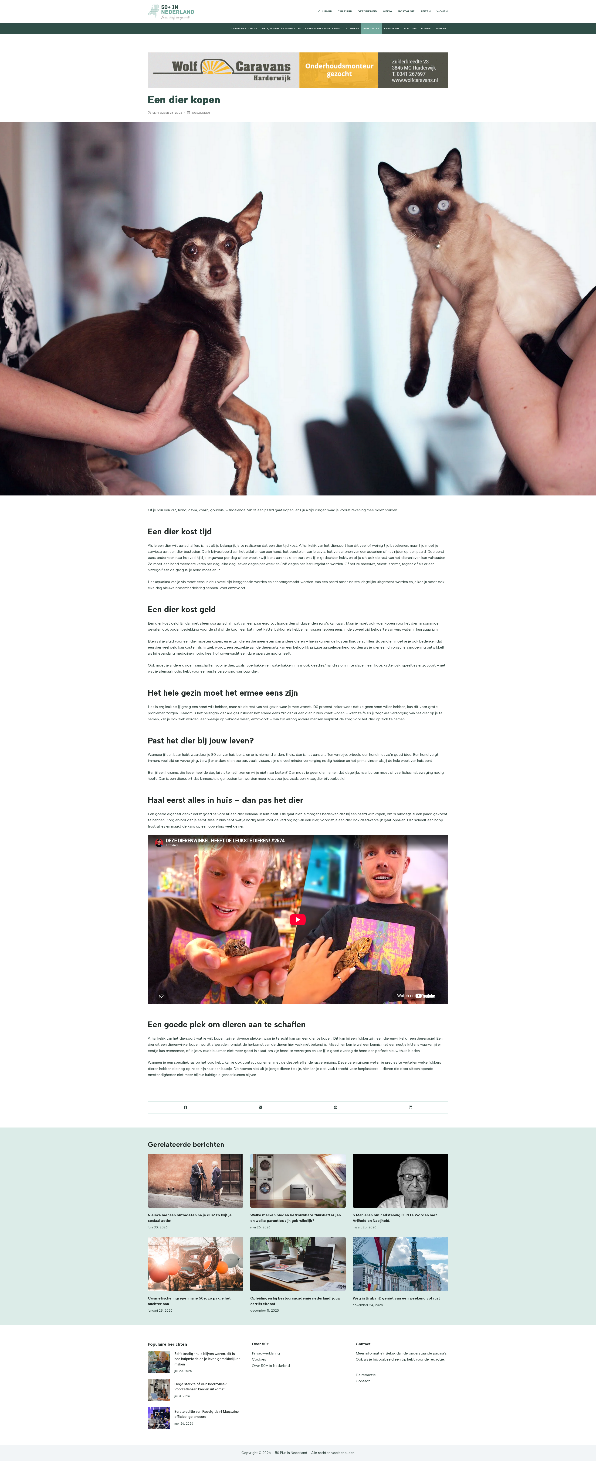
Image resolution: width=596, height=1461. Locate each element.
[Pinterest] (335, 1108)
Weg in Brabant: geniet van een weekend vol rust (396, 1298)
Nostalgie (406, 11)
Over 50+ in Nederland (271, 1365)
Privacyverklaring (266, 1353)
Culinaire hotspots (244, 28)
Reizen (425, 11)
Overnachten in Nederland (323, 28)
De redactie (366, 1375)
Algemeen (352, 28)
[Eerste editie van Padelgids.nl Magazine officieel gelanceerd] (159, 1418)
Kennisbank (391, 28)
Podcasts (410, 28)
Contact (363, 1381)
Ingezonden (371, 28)
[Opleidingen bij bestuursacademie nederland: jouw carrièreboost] (298, 1264)
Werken (441, 28)
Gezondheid (367, 11)
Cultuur (345, 11)
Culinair (325, 11)
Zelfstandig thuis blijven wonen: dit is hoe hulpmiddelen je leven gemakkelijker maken (207, 1359)
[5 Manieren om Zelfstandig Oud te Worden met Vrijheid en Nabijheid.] (400, 1181)
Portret (426, 28)
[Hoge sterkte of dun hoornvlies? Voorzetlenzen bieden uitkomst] (159, 1390)
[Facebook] (185, 1108)
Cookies (259, 1359)
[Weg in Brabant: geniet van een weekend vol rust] (400, 1264)
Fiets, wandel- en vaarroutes (281, 28)
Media (387, 11)
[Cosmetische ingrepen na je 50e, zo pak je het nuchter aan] (195, 1264)
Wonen (442, 11)
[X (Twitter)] (260, 1108)
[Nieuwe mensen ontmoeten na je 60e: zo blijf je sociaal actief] (195, 1181)
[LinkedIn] (410, 1108)
